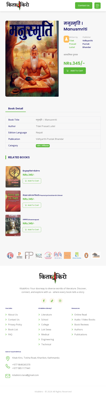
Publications (80, 334)
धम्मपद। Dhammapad (31, 220)
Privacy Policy (15, 324)
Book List (13, 329)
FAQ (10, 334)
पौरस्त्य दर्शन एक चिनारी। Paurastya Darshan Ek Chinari (43, 195)
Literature (46, 314)
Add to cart (33, 180)
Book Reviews (81, 324)
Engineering (47, 339)
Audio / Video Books (84, 319)
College (45, 324)
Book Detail (15, 108)
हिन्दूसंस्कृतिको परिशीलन (31, 171)
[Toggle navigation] (97, 5)
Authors (78, 329)
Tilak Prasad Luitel (72, 43)
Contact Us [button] (83, 5)
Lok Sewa (46, 329)
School (44, 319)
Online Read (80, 314)
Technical (46, 344)
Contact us (13, 319)
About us (13, 314)
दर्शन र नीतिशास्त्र (43, 146)
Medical (45, 334)
